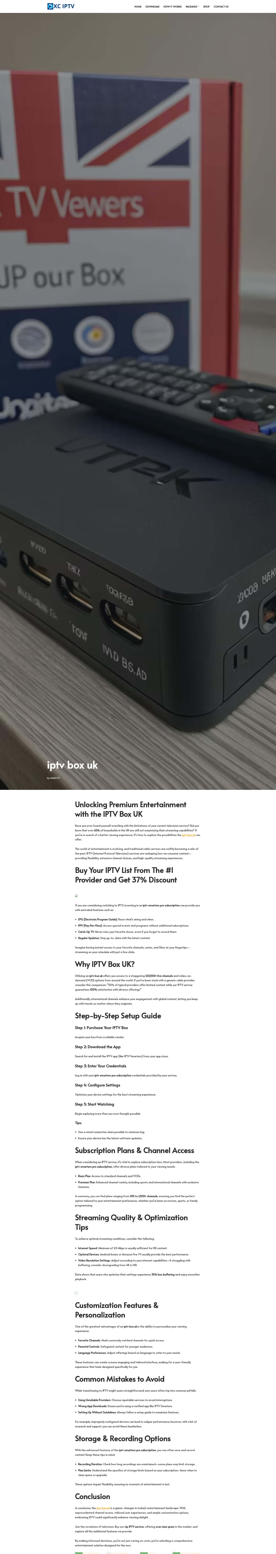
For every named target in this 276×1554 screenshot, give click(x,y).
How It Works (173, 6)
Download (152, 6)
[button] (198, 6)
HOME (138, 6)
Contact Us (221, 6)
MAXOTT (55, 777)
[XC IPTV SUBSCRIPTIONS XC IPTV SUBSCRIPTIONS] (62, 6)
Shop (206, 6)
